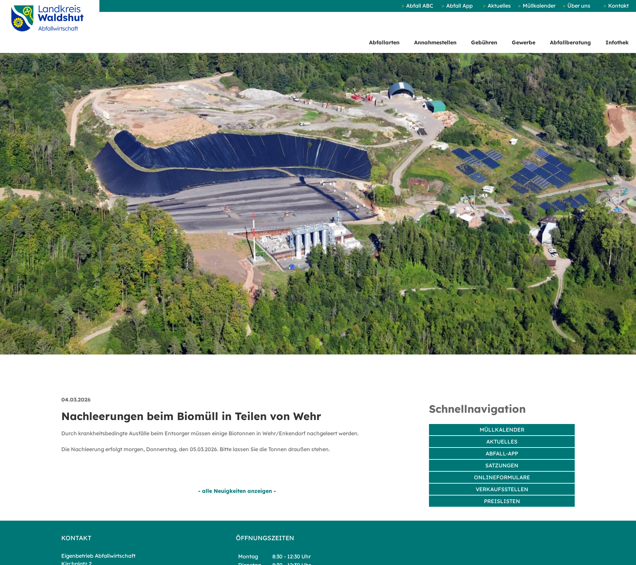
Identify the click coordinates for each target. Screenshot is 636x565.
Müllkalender (539, 5)
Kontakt (618, 5)
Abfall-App (502, 453)
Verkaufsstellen (502, 489)
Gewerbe (523, 42)
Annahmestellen (435, 42)
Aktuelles (499, 5)
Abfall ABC (419, 5)
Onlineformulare (502, 477)
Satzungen (501, 465)
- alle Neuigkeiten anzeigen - (237, 491)
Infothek (617, 42)
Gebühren (484, 42)
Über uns (578, 5)
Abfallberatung (570, 42)
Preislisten (502, 501)
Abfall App (459, 5)
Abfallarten (384, 42)
